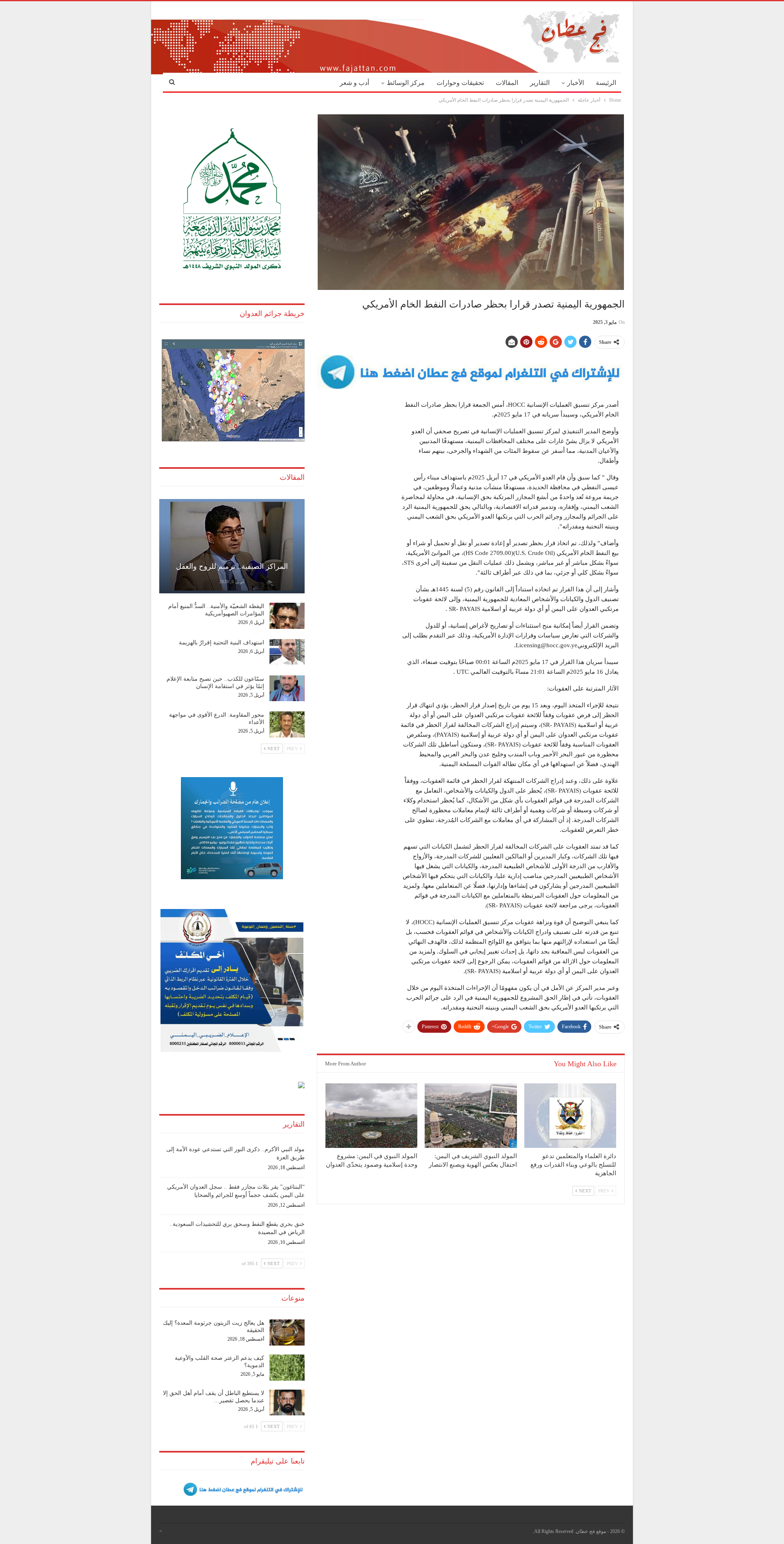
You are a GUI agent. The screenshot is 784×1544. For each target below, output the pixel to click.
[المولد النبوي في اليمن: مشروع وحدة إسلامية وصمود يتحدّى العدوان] (371, 1115)
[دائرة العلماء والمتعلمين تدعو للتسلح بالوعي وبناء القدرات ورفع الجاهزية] (570, 1115)
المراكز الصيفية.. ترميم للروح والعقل (232, 566)
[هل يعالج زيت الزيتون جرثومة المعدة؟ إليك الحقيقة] (287, 1332)
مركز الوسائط (406, 82)
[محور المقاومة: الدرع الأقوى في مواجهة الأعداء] (287, 724)
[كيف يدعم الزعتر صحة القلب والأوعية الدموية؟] (287, 1368)
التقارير (540, 82)
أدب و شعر (354, 82)
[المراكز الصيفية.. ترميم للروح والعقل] (231, 546)
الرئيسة (606, 82)
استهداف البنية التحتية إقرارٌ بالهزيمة (221, 642)
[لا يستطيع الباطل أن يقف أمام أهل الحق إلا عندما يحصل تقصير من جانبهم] (287, 1403)
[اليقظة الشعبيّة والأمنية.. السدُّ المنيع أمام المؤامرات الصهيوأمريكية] (287, 616)
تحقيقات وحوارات (460, 82)
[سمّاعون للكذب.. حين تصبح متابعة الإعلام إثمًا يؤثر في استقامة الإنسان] (287, 688)
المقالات (507, 82)
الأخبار (575, 82)
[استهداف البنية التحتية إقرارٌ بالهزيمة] (287, 652)
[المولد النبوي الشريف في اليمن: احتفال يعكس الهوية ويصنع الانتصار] (471, 1115)
